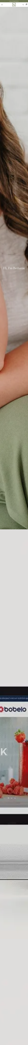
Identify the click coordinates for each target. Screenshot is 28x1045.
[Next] (23, 1)
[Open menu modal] (2, 4)
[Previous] (4, 1)
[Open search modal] (23, 4)
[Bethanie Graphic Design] (14, 4)
